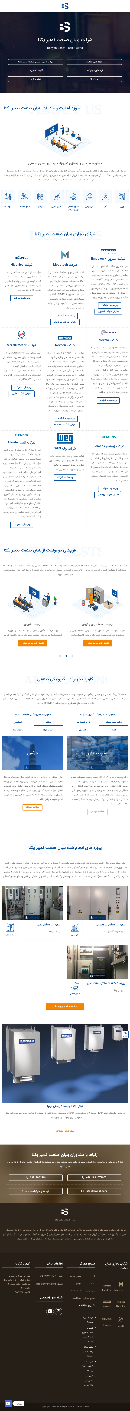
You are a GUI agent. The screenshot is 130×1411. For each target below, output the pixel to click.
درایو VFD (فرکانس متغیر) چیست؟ (87, 1366)
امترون (43, 1234)
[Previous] (123, 903)
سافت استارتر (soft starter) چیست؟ (88, 1351)
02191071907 (48, 1276)
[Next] (71, 903)
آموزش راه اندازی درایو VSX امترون (88, 1381)
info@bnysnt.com (46, 1284)
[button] (73, 656)
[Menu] (126, 6)
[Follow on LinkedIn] (50, 1311)
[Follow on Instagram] (58, 1311)
